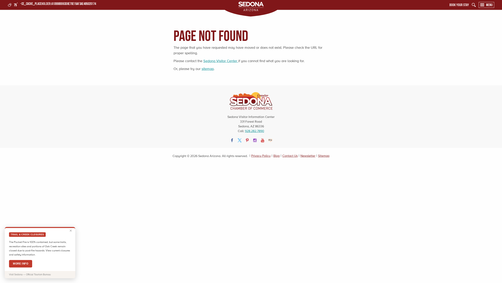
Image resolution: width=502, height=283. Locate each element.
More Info (20, 263)
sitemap (208, 69)
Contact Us (290, 156)
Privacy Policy (261, 156)
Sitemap (323, 156)
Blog (276, 156)
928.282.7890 (254, 131)
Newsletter (307, 156)
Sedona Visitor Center (220, 61)
